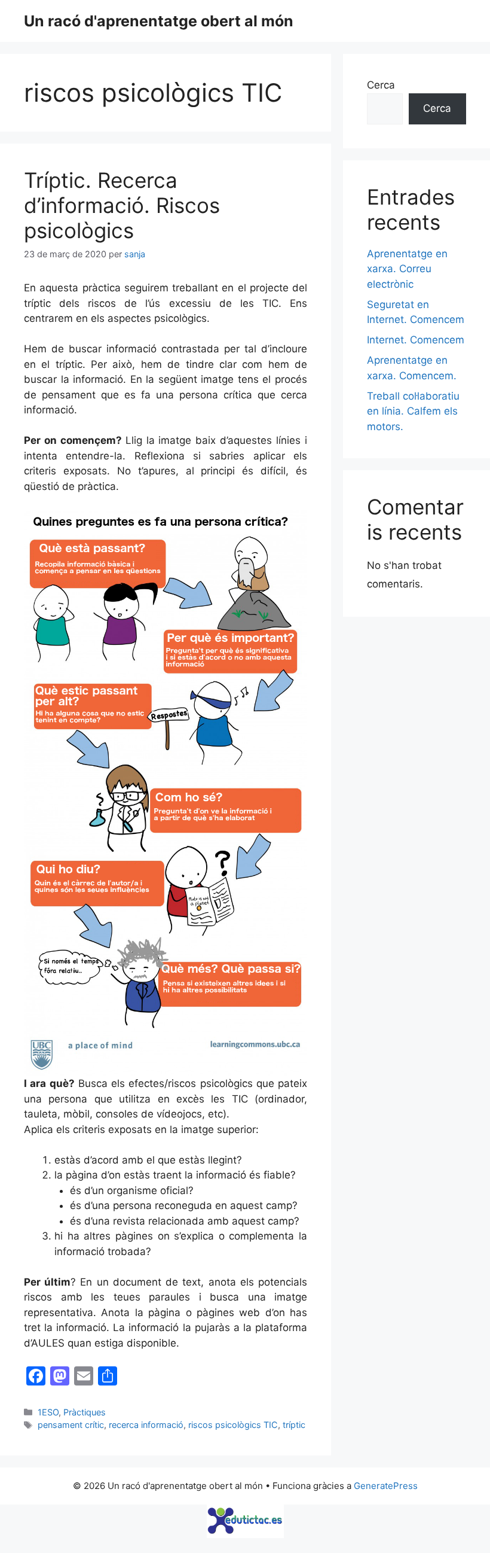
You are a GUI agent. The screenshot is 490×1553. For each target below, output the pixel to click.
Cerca (381, 85)
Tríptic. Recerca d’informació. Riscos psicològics (122, 205)
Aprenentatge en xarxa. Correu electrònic (407, 269)
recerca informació (146, 1425)
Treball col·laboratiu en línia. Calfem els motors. (413, 411)
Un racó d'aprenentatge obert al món (158, 21)
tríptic (294, 1425)
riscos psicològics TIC (233, 1425)
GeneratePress (386, 1485)
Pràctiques (84, 1412)
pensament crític (71, 1425)
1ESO (48, 1412)
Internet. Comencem (415, 340)
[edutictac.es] (245, 1521)
